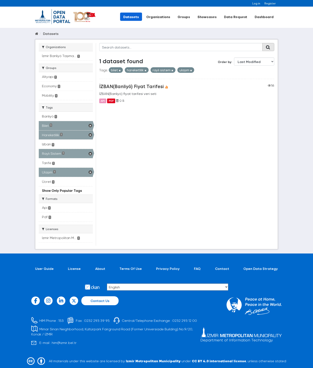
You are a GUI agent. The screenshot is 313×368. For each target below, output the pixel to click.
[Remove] (120, 70)
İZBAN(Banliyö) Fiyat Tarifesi (131, 86)
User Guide (44, 268)
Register (270, 3)
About (100, 268)
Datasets (131, 16)
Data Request (235, 16)
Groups (184, 16)
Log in (256, 3)
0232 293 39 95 (97, 320)
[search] (268, 47)
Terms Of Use (130, 268)
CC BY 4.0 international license (219, 361)
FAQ (197, 268)
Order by (224, 62)
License (74, 268)
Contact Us (99, 300)
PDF (111, 100)
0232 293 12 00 (184, 320)
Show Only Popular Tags (62, 190)
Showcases (207, 16)
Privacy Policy (168, 268)
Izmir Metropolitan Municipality (153, 361)
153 (61, 320)
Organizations (158, 16)
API (103, 100)
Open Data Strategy (260, 268)
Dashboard (264, 16)
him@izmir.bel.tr (64, 342)
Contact (222, 268)
